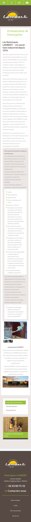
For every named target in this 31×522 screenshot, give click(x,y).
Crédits (16, 505)
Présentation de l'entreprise (14, 402)
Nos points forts (11, 410)
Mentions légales (15, 500)
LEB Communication (15, 510)
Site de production (11, 406)
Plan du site (15, 516)
